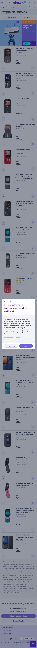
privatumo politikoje (16, 334)
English (6, 302)
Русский (12, 302)
